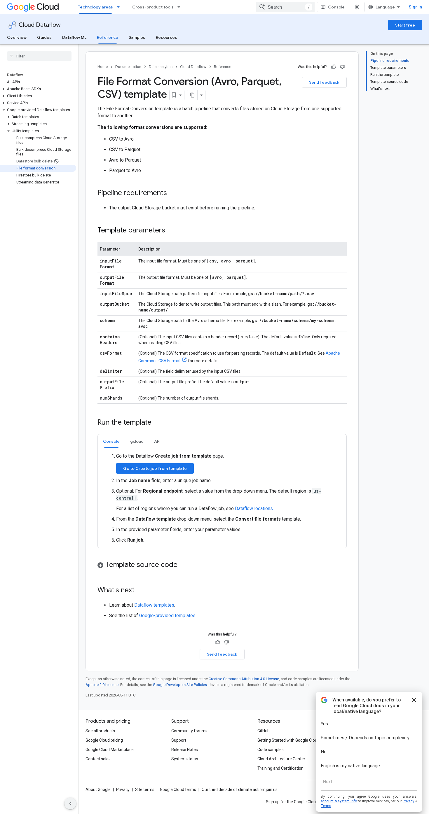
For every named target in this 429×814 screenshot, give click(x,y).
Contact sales (98, 759)
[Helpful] (333, 66)
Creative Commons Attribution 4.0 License (244, 679)
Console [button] (111, 441)
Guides (44, 37)
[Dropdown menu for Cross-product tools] (181, 7)
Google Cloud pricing (104, 740)
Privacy (123, 789)
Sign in (415, 7)
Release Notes (184, 749)
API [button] (157, 441)
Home (102, 66)
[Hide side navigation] (70, 803)
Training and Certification (280, 768)
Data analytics (160, 66)
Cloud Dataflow (40, 25)
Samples (137, 37)
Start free (405, 25)
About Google (98, 789)
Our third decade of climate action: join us (240, 789)
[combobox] (285, 7)
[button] (38, 88)
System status (184, 759)
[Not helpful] (342, 66)
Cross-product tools (153, 7)
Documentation (128, 66)
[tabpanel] (222, 498)
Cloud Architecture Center (281, 759)
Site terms (144, 789)
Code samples (270, 749)
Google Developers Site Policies (180, 684)
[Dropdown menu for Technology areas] (120, 7)
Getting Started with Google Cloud (288, 740)
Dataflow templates (154, 605)
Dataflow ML (74, 37)
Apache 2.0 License (102, 684)
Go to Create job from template (155, 468)
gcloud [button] (137, 441)
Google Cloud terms (178, 789)
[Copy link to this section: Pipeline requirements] (173, 193)
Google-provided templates (167, 615)
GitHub (263, 731)
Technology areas (95, 7)
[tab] (111, 441)
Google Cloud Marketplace (110, 749)
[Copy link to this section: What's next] (140, 590)
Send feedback (324, 82)
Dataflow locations (254, 508)
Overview (17, 37)
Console (336, 7)
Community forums (189, 731)
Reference (107, 37)
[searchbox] (39, 56)
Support (178, 740)
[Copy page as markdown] (192, 95)
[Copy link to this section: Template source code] (183, 565)
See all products (100, 731)
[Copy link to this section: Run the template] (157, 422)
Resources (166, 37)
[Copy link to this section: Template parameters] (171, 230)
